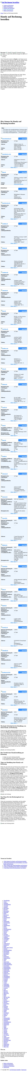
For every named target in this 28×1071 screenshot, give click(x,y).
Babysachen (6, 911)
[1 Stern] (8, 52)
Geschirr (5, 941)
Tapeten (5, 1029)
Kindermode (6, 969)
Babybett (5, 909)
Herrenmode (6, 951)
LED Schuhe (6, 986)
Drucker (5, 928)
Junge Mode (6, 962)
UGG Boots (6, 1035)
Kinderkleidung (7, 968)
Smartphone (6, 1012)
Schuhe (5, 1010)
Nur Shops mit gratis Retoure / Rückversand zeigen (15, 131)
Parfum (5, 999)
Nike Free (5, 998)
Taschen (5, 1031)
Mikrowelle (6, 993)
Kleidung (5, 975)
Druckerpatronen (7, 929)
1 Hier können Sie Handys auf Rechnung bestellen (14, 861)
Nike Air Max (6, 997)
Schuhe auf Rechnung (8, 1064)
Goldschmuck (6, 943)
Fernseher (5, 934)
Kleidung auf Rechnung (8, 1066)
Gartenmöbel (6, 938)
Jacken (5, 959)
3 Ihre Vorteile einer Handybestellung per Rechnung (15, 865)
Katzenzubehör (6, 967)
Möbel (4, 994)
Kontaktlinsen (6, 977)
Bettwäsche (6, 915)
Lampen (5, 981)
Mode (4, 995)
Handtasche (6, 945)
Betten (4, 913)
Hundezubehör (6, 958)
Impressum (23, 1069)
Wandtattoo (6, 1039)
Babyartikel (6, 908)
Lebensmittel (6, 985)
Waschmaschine (7, 1040)
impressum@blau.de (18, 184)
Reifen (4, 1005)
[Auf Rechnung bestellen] (10, 2)
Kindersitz (5, 972)
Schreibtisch (6, 1009)
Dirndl (4, 926)
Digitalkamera (6, 925)
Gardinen (5, 937)
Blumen (5, 916)
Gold (4, 942)
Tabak (4, 1027)
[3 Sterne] (17, 52)
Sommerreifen (6, 1018)
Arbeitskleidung (7, 904)
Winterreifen (6, 1044)
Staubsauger (6, 1024)
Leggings (5, 988)
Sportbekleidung (7, 1022)
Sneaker (5, 1015)
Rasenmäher (6, 1003)
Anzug (5, 901)
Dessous (5, 924)
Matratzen (5, 992)
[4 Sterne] (22, 52)
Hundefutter (6, 956)
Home (2, 13)
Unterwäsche (6, 1037)
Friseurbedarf (6, 935)
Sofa (4, 1016)
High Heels (6, 954)
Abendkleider (6, 900)
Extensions (5, 930)
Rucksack (5, 1006)
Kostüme (5, 980)
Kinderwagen (6, 973)
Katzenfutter (6, 965)
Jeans (4, 960)
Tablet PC (5, 1028)
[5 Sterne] (3, 54)
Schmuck (5, 1007)
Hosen (4, 955)
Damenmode (6, 921)
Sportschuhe (6, 1023)
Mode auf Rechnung (8, 1063)
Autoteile (5, 907)
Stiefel (4, 1025)
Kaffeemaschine (7, 963)
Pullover (5, 1002)
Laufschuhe (6, 984)
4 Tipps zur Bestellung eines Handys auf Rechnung (15, 866)
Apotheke (5, 903)
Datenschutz (6, 1067)
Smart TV (5, 1014)
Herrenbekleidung (7, 950)
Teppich (5, 1032)
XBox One (5, 1046)
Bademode (5, 912)
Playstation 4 (6, 1001)
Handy (5, 946)
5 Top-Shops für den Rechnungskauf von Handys (14, 867)
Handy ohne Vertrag (8, 947)
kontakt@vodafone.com (19, 379)
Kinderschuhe (6, 971)
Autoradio (5, 905)
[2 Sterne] (12, 52)
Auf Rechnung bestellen (15, 1069)
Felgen (5, 933)
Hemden (5, 948)
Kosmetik (5, 978)
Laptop (5, 982)
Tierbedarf (5, 1033)
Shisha (4, 1011)
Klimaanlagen (6, 976)
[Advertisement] (14, 36)
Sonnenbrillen (6, 1019)
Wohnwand (6, 1045)
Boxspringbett (6, 917)
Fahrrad (5, 932)
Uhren (4, 1036)
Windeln (5, 1042)
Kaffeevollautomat (7, 964)
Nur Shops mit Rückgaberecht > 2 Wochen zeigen (14, 132)
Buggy (5, 920)
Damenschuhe (6, 922)
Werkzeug (5, 1041)
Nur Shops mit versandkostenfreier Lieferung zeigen (15, 129)
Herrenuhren (6, 952)
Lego (4, 989)
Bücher (5, 918)
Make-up (5, 990)
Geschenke (5, 939)
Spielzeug (5, 1020)
